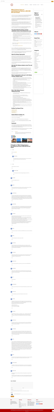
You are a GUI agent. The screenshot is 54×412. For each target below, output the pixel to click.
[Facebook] (11, 136)
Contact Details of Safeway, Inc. (38, 26)
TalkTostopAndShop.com (14, 112)
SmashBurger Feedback (14, 109)
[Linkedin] (14, 136)
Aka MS (35, 52)
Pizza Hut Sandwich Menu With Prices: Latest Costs (38, 41)
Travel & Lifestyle (36, 67)
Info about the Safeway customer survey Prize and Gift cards (38, 21)
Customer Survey (22, 4)
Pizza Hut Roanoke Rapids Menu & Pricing (37, 43)
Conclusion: (36, 27)
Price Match (35, 63)
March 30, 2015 (20, 45)
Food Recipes (35, 56)
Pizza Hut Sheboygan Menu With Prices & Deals (38, 44)
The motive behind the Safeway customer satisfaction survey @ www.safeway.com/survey (38, 18)
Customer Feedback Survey (37, 55)
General (35, 57)
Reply (12, 153)
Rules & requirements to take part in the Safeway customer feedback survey (38, 23)
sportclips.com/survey (14, 110)
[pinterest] (41, 403)
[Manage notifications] (52, 410)
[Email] (15, 136)
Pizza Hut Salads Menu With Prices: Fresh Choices (37, 46)
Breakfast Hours (26, 4)
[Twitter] (38, 403)
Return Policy (35, 64)
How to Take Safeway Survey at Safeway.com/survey (38, 24)
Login (34, 60)
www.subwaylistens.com (14, 111)
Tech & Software (36, 66)
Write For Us (42, 4)
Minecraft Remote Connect (37, 61)
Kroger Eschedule (35, 4)
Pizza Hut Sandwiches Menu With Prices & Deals (38, 40)
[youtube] (40, 403)
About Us (38, 4)
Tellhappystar (31, 4)
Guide (34, 58)
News (35, 62)
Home (19, 401)
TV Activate (35, 68)
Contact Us (20, 403)
